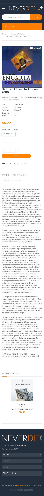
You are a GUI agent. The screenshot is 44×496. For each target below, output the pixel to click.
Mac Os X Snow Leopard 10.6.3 (22, 409)
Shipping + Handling (12, 181)
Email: (4, 445)
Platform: (5, 107)
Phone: (4, 449)
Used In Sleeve (8, 134)
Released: (5, 113)
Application (22, 404)
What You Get (20, 175)
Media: (4, 116)
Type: (4, 104)
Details (5, 175)
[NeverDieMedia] (22, 8)
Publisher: (5, 110)
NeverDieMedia (20, 485)
